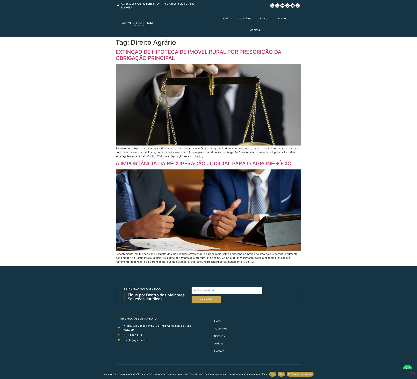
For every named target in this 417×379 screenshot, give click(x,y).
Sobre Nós (244, 18)
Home (226, 18)
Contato (255, 29)
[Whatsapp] (272, 5)
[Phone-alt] (277, 5)
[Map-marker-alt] (297, 5)
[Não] (412, 373)
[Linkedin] (292, 5)
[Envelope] (282, 5)
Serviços (264, 18)
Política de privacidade (300, 374)
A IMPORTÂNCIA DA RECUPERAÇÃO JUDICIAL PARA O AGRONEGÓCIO (204, 163)
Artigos (282, 18)
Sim (272, 374)
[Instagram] (287, 5)
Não (281, 374)
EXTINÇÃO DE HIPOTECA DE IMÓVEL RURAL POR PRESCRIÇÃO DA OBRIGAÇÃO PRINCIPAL (198, 55)
